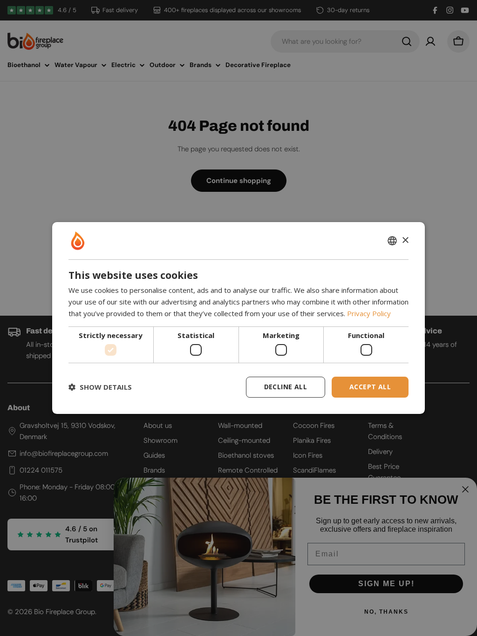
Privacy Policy (369, 313)
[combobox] (392, 240)
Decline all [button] (285, 386)
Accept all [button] (370, 386)
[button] (100, 387)
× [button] (405, 240)
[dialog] (238, 318)
